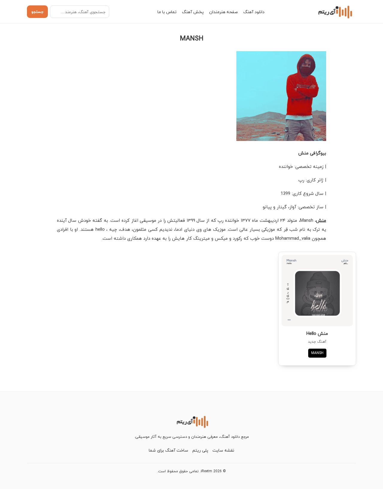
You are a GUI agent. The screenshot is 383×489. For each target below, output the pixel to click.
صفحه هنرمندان (223, 12)
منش (321, 220)
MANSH (317, 353)
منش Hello (317, 333)
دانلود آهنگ (254, 12)
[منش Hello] (317, 290)
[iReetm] (334, 12)
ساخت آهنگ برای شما (168, 450)
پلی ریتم (200, 450)
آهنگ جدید (317, 341)
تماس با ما (167, 12)
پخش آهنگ (193, 12)
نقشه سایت (223, 450)
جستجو (37, 11)
